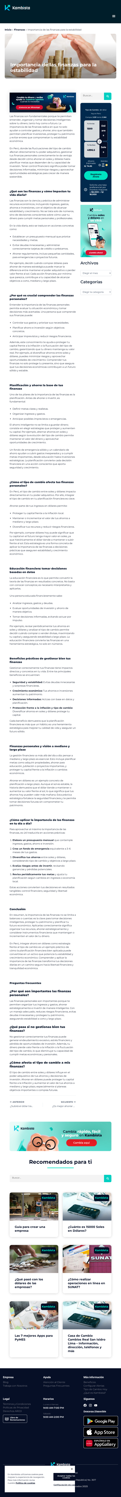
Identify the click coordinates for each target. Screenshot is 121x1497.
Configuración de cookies (66, 1485)
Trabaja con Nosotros (15, 1385)
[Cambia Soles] (95, 230)
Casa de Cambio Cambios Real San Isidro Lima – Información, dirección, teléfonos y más (86, 1343)
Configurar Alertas (94, 1385)
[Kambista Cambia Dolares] (43, 102)
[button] (113, 16)
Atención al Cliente (54, 1382)
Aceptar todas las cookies (66, 1477)
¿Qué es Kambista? (95, 1392)
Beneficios (90, 1382)
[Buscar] (107, 96)
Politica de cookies (25, 1483)
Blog (5, 1382)
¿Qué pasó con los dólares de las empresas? (29, 1283)
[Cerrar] (72, 1469)
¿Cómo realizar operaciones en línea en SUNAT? (86, 1283)
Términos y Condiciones (17, 1404)
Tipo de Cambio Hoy (95, 1389)
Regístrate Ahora (96, 175)
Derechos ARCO (12, 1411)
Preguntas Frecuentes (56, 1385)
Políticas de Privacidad (16, 1407)
